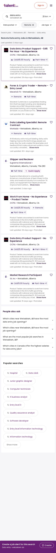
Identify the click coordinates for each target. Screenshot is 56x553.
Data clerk (33, 373)
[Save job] (51, 48)
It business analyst (18, 397)
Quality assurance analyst (22, 412)
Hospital (13, 373)
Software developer (19, 420)
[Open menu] (51, 5)
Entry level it (15, 404)
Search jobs (6, 32)
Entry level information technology (26, 428)
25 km (45, 16)
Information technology (21, 436)
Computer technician (20, 389)
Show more (41, 74)
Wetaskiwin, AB (19, 32)
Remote (31, 32)
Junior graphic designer (21, 381)
